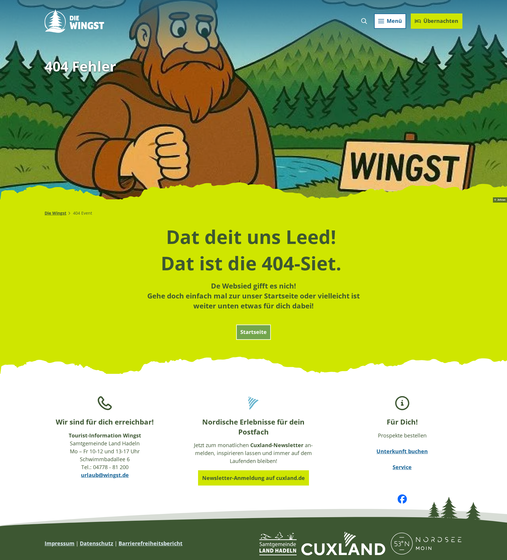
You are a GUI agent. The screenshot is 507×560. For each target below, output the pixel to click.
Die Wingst (55, 213)
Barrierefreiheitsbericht (150, 543)
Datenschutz (96, 543)
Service (402, 467)
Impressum (60, 543)
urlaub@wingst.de (105, 474)
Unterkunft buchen (402, 451)
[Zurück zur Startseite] (74, 21)
